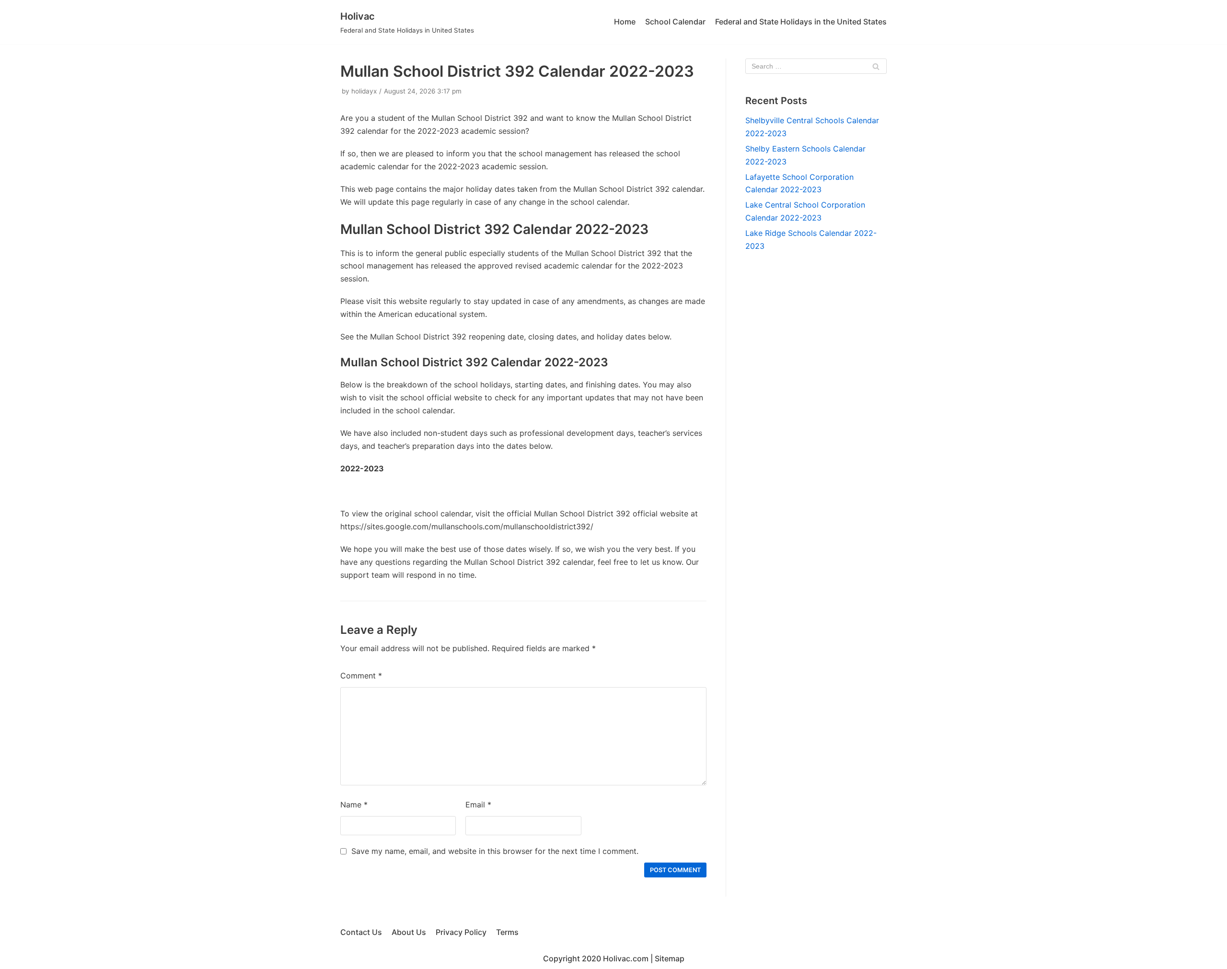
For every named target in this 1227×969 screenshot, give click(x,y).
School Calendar (675, 21)
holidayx (364, 91)
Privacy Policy (461, 932)
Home (625, 21)
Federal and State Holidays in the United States (801, 21)
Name (354, 804)
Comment (361, 675)
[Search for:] (816, 66)
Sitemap (669, 958)
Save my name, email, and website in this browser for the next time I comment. (494, 851)
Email (478, 804)
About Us (409, 932)
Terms (507, 932)
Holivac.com (625, 958)
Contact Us (361, 932)
